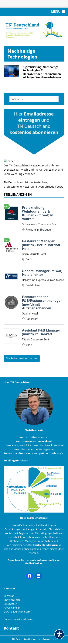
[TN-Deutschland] (34, 29)
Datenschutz (49, 639)
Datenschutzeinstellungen (18, 619)
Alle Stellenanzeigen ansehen (22, 358)
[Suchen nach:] (34, 99)
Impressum (35, 639)
